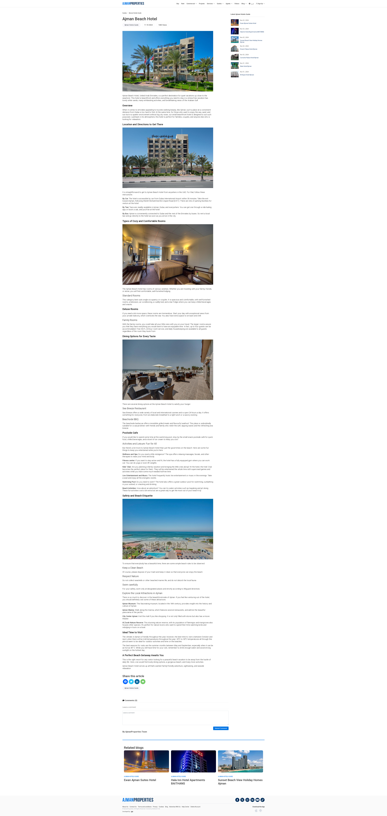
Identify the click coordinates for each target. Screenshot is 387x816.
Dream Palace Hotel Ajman (248, 49)
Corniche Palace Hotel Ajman (249, 57)
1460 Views (162, 25)
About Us (125, 807)
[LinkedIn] (137, 682)
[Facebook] (125, 682)
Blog (166, 807)
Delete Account (195, 807)
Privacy (155, 807)
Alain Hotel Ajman (246, 66)
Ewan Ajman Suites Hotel (248, 23)
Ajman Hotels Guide (135, 13)
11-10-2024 (148, 25)
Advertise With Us (174, 807)
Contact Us (133, 807)
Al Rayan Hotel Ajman (247, 75)
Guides (124, 13)
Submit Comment (221, 728)
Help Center (185, 807)
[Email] (143, 682)
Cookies (161, 807)
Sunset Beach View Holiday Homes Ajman (251, 41)
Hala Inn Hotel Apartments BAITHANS (252, 32)
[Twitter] (131, 682)
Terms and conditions (145, 807)
